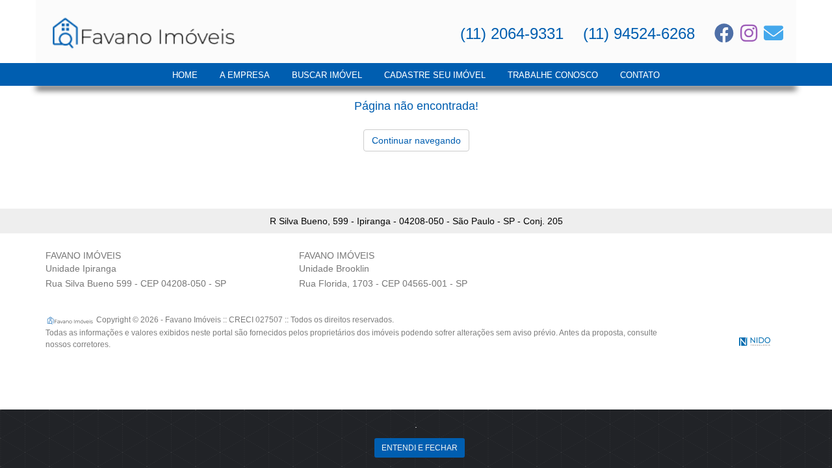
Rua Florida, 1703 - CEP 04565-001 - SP (383, 283)
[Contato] (773, 33)
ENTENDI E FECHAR (420, 447)
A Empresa (245, 75)
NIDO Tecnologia (754, 341)
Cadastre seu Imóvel (435, 75)
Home (185, 75)
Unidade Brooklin (334, 268)
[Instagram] (748, 33)
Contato (640, 75)
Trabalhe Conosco (553, 75)
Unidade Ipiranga (81, 268)
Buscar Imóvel (327, 75)
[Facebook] (724, 33)
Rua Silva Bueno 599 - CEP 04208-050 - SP (136, 283)
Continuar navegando (416, 140)
